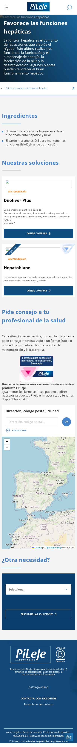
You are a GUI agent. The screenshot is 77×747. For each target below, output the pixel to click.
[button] (68, 88)
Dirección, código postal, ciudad (32, 411)
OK (66, 421)
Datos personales (32, 732)
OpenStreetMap (54, 547)
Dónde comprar (37, 233)
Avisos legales (14, 732)
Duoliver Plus (17, 200)
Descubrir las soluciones (37, 614)
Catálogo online (38, 687)
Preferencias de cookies (56, 732)
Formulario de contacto (38, 704)
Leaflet (38, 547)
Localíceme (19, 430)
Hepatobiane (17, 267)
